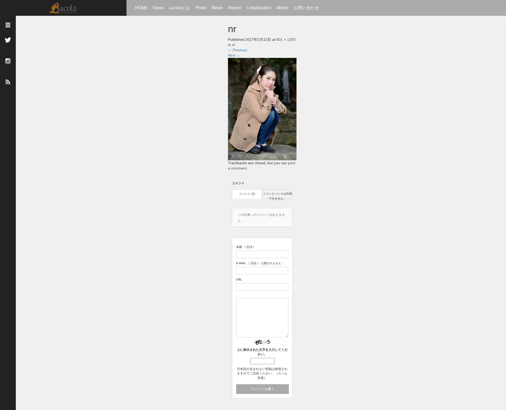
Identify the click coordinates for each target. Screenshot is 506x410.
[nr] (262, 109)
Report (234, 8)
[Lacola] (63, 7)
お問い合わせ (306, 8)
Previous (237, 50)
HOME (141, 8)
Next (234, 55)
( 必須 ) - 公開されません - (259, 263)
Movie (217, 8)
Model (282, 8)
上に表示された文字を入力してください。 (262, 352)
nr (233, 45)
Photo (200, 8)
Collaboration (258, 8)
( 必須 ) (245, 246)
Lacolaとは (179, 8)
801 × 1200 (285, 39)
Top (485, 388)
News (158, 8)
